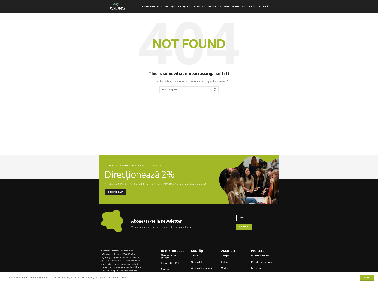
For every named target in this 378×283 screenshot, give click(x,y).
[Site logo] (117, 6)
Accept (367, 278)
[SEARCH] (215, 89)
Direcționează (115, 192)
